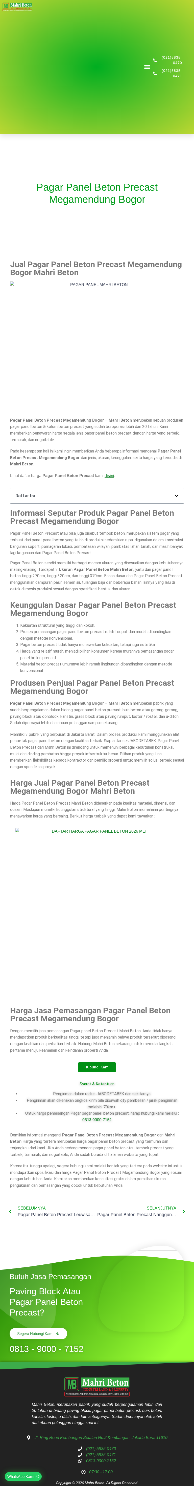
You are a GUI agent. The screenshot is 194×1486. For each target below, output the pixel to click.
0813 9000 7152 (97, 1119)
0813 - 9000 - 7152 (46, 1349)
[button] (147, 67)
